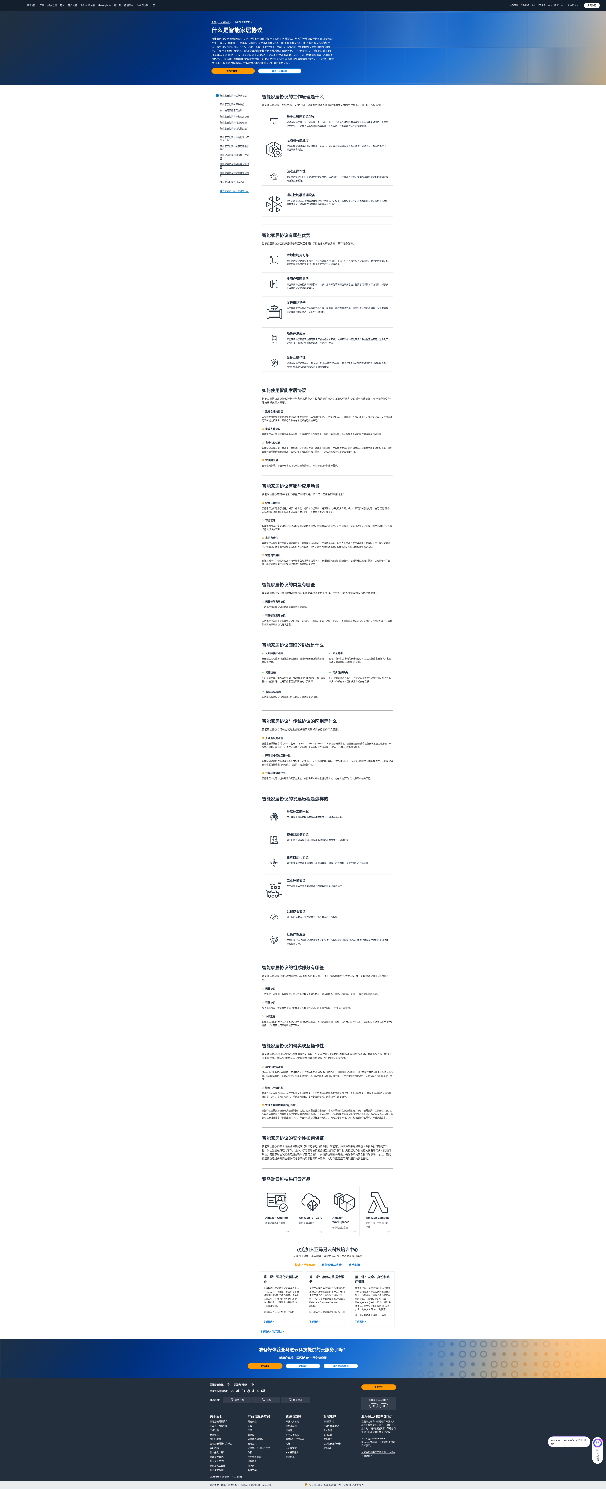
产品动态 (214, 1430)
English (226, 1476)
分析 (250, 1452)
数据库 (251, 1434)
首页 (214, 22)
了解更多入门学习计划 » (272, 1331)
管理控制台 (329, 1421)
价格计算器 (291, 1426)
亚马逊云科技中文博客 (221, 1443)
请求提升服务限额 (332, 1443)
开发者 (117, 5)
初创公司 (129, 5)
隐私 (223, 1485)
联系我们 (525, 5)
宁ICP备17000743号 (353, 1485)
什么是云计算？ (217, 1452)
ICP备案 (542, 5)
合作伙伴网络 (87, 5)
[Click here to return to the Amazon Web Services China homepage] (14, 5)
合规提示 (244, 1485)
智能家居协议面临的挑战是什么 (234, 130)
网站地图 (255, 1485)
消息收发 (252, 1461)
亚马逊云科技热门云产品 (232, 182)
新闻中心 (214, 1434)
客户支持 (72, 5)
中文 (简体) (237, 1476)
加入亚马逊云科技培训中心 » (234, 191)
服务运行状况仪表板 (296, 1439)
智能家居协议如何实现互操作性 (234, 165)
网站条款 (214, 1485)
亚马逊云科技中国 (219, 1426)
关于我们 (31, 5)
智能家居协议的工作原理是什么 (234, 97)
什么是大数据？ (217, 1457)
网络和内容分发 (255, 1439)
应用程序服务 (254, 1457)
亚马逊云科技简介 (219, 1421)
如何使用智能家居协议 (231, 110)
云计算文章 (291, 1448)
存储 (250, 1430)
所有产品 (252, 1421)
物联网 (251, 1465)
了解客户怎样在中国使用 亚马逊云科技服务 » (378, 1454)
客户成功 (214, 1448)
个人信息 (328, 1430)
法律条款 (232, 1485)
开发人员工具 (292, 1421)
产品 (41, 5)
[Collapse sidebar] (217, 95)
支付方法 (328, 1434)
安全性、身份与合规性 (259, 1448)
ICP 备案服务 (292, 1452)
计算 (250, 1426)
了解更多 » (269, 1321)
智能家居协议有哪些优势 (232, 104)
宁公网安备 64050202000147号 (325, 1485)
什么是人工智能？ (219, 1465)
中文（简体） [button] (554, 5)
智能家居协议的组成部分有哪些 (234, 156)
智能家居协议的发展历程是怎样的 (234, 147)
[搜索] (154, 6)
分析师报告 (215, 1439)
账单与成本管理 (331, 1426)
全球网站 (514, 5)
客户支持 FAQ (293, 1434)
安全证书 (328, 1439)
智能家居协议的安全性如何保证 (234, 174)
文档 (533, 5)
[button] (592, 5)
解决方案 (52, 5)
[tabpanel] (327, 1299)
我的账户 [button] (572, 5)
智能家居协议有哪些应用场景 (234, 116)
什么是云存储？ (217, 1461)
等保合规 (290, 1457)
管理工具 (252, 1443)
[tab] (304, 1265)
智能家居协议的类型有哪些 (233, 122)
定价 (62, 5)
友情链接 (266, 1485)
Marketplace (104, 5)
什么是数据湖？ (217, 1470)
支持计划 (290, 1430)
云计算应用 (224, 22)
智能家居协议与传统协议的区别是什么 (234, 138)
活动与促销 (143, 5)
